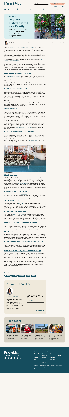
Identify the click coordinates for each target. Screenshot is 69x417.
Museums (33, 275)
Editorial (44, 357)
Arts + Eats (14, 275)
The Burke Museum (11, 201)
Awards (35, 359)
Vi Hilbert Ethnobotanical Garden (20, 222)
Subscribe (56, 6)
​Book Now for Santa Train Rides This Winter (27, 336)
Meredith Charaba (11, 338)
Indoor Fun (7, 275)
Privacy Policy (60, 354)
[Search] (47, 3)
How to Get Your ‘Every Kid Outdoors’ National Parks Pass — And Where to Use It (35, 296)
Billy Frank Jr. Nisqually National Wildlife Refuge (22, 251)
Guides (51, 355)
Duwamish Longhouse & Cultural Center (19, 131)
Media (43, 359)
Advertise (44, 355)
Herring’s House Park (33, 140)
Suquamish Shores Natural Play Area (24, 127)
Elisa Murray (13, 42)
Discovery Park (24, 194)
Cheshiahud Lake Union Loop (15, 212)
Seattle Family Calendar (58, 3)
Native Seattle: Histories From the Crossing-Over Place (22, 47)
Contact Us (36, 357)
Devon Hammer (39, 339)
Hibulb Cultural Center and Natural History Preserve (23, 241)
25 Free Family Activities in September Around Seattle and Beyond (55, 337)
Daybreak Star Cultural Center (15, 191)
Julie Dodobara (53, 339)
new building (21, 203)
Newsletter (52, 357)
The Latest (62, 6)
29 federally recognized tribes (13, 76)
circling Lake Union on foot (18, 214)
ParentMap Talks (52, 360)
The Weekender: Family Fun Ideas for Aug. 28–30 (12, 336)
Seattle (28, 275)
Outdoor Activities (10, 334)
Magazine (52, 353)
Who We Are (37, 353)
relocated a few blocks (23, 183)
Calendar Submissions (45, 361)
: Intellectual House (16, 88)
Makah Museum (10, 232)
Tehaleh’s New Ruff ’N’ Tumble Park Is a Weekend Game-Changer (41, 337)
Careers (36, 355)
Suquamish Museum (11, 108)
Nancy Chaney (24, 338)
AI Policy (60, 357)
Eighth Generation (11, 175)
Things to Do (12, 16)
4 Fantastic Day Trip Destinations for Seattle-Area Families (35, 302)
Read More (39, 310)
